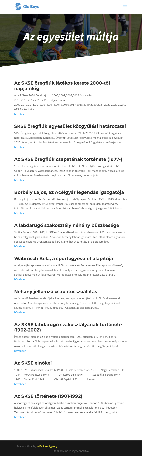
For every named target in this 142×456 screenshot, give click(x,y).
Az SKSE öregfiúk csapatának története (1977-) (68, 159)
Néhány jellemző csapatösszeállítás (55, 291)
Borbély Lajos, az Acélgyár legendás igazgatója (69, 192)
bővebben (20, 114)
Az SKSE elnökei (33, 363)
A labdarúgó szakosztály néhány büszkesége (66, 225)
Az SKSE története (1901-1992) (48, 396)
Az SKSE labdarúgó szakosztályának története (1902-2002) (68, 327)
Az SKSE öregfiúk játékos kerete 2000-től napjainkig (62, 85)
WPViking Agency (47, 446)
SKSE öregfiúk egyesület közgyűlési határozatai (70, 126)
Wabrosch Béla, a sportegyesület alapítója (63, 258)
